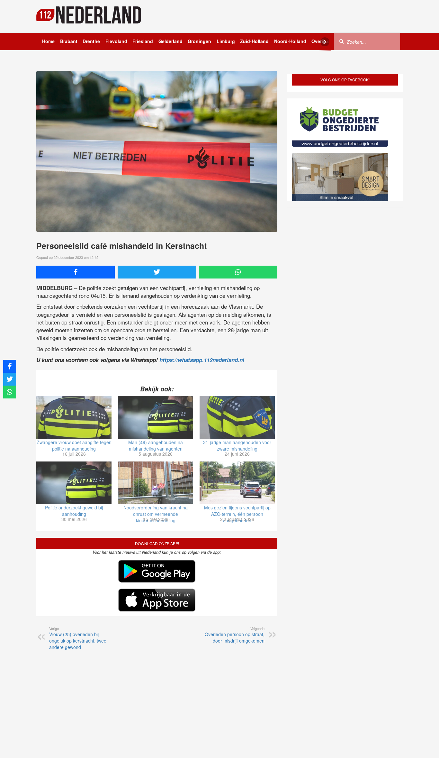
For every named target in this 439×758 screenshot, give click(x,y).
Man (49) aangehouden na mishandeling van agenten (155, 445)
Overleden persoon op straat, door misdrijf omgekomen (234, 635)
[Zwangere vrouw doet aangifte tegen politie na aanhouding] (74, 417)
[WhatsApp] (238, 272)
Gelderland (170, 41)
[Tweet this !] (157, 272)
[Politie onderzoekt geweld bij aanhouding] (74, 483)
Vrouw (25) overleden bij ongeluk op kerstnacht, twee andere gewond (77, 638)
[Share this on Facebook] (75, 272)
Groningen (199, 41)
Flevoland (116, 41)
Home (48, 41)
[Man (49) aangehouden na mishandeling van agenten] (155, 417)
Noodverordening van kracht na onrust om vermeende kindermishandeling (155, 514)
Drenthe (91, 41)
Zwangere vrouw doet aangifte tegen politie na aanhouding (74, 445)
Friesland (142, 41)
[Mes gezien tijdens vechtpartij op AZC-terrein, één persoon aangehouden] (237, 483)
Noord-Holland (290, 41)
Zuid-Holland (254, 41)
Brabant (68, 41)
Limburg (226, 41)
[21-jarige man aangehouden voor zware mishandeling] (237, 417)
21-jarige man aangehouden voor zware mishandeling (237, 445)
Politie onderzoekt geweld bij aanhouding (74, 510)
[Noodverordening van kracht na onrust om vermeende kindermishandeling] (155, 483)
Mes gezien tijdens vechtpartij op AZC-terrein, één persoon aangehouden (237, 514)
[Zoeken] (341, 41)
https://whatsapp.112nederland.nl (201, 360)
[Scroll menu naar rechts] (324, 41)
